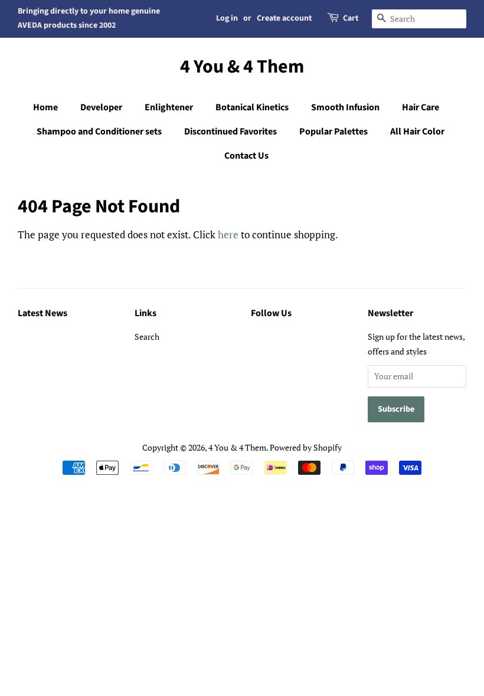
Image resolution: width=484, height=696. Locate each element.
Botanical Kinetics (252, 107)
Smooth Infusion (345, 107)
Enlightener (169, 107)
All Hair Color (417, 131)
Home (45, 107)
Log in (227, 18)
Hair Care (420, 107)
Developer (101, 107)
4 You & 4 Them (242, 66)
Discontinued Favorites (230, 131)
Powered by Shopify (306, 447)
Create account (284, 18)
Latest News (42, 313)
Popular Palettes (333, 131)
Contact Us (246, 155)
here (228, 234)
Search (147, 336)
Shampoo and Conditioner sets (99, 131)
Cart (350, 18)
